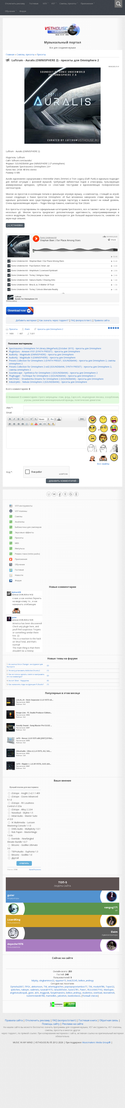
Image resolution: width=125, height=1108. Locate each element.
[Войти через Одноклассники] (76, 494)
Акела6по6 (108, 992)
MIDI (17, 543)
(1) (48, 670)
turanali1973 (46, 989)
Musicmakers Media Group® (96, 1042)
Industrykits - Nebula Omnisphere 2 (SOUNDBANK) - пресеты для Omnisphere (48, 381)
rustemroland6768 (36, 995)
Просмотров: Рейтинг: (34, 702)
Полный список (90, 995)
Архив (31, 869)
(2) (48, 665)
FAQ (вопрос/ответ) (81, 320)
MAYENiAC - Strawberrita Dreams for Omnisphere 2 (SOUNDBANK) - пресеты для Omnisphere (56, 378)
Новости (19, 575)
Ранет (83, 989)
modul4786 (98, 986)
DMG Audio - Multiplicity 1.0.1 (25, 828)
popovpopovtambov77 (76, 986)
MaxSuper (109, 989)
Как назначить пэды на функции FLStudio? (26, 684)
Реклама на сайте (72, 1024)
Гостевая (19, 569)
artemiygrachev (55, 986)
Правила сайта (101, 320)
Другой (15, 857)
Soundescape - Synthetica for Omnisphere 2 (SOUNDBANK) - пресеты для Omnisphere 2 (53, 372)
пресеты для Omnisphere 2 (50, 329)
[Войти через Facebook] (59, 494)
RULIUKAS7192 (94, 989)
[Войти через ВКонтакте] (54, 494)
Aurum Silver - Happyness (19, 681)
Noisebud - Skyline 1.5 (22, 812)
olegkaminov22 (46, 980)
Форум (18, 580)
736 (90, 986)
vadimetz (34, 989)
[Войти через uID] (48, 494)
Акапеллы (20, 521)
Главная (10, 54)
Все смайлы (103, 463)
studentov (87, 992)
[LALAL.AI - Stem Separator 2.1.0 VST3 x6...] (11, 705)
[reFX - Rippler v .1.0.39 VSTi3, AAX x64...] (11, 769)
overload (97, 992)
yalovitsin (62, 995)
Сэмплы (18, 516)
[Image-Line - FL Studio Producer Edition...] (11, 717)
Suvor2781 (73, 989)
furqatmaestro (57, 992)
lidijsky (35, 980)
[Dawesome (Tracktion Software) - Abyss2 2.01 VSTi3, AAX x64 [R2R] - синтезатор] (27, 605)
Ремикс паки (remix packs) (27, 553)
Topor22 (110, 986)
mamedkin (51, 995)
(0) (48, 681)
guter (31, 992)
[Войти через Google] (70, 494)
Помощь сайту (51, 1024)
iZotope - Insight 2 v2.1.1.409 (25, 793)
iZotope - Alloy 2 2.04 (21, 809)
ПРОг (27, 986)
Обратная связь (109, 1020)
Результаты (37, 869)
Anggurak (44, 992)
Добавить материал (26, 320)
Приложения (21, 559)
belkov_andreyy (86, 980)
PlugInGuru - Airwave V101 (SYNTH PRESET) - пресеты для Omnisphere (44, 351)
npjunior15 (60, 980)
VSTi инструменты (23, 505)
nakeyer (25, 989)
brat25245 (72, 980)
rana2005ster (60, 989)
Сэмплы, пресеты (25, 54)
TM (45, 986)
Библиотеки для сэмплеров (28, 527)
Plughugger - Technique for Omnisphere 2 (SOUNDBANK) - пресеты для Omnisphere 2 (52, 375)
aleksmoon (36, 986)
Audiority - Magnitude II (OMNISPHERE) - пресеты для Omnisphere (42, 357)
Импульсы (20, 548)
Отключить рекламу (37, 1020)
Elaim (27, 329)
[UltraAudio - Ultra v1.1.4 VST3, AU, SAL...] (11, 756)
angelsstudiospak (18, 992)
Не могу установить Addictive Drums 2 (24, 670)
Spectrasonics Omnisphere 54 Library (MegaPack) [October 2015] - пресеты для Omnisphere (55, 348)
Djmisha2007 (16, 986)
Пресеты (41, 54)
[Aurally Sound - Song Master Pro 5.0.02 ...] (11, 730)
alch (37, 992)
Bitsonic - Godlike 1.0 (21, 854)
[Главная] (63, 35)
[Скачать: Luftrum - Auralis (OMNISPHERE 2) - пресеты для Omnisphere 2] (20, 311)
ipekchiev (15, 989)
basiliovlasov (74, 995)
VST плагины (21, 511)
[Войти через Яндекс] (65, 494)
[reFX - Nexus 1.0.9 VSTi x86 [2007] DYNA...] (11, 743)
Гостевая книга (87, 1020)
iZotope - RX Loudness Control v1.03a (20, 804)
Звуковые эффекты (24, 532)
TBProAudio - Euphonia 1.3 (24, 851)
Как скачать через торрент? (53, 320)
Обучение (20, 564)
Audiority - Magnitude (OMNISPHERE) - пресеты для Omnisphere (41, 354)
